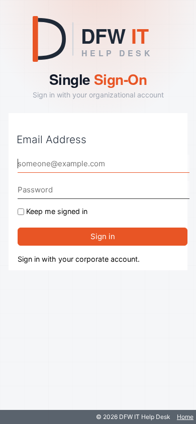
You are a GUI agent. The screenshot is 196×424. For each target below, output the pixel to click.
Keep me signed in (56, 211)
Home (185, 416)
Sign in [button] (102, 236)
